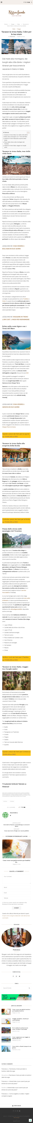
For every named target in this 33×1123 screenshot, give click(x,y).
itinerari (12, 801)
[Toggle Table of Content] (27, 132)
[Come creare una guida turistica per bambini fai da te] (16, 849)
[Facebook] (13, 1111)
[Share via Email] (24, 807)
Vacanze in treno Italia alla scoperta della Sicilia (15, 139)
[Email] (29, 2)
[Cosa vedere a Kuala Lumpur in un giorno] (6, 1049)
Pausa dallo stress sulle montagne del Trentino (14, 142)
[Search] (31, 2)
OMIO (16, 437)
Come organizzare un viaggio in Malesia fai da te (21, 1037)
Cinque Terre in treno (9, 427)
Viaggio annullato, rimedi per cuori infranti (20, 1019)
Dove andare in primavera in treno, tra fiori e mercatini (20, 1028)
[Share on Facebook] (21, 807)
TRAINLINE (8, 437)
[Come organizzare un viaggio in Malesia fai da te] (6, 1039)
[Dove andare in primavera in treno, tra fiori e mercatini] (6, 1030)
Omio (4, 301)
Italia (18, 24)
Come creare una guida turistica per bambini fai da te (21, 1010)
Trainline (25, 299)
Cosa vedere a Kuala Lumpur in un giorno (21, 1047)
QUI (27, 373)
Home (6, 24)
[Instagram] (25, 2)
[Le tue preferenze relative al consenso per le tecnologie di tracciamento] (30, 1120)
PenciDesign (16, 1117)
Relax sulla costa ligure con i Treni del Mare (15, 136)
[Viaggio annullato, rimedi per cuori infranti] (6, 1021)
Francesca (12, 36)
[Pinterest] (27, 2)
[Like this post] (19, 807)
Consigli (5, 801)
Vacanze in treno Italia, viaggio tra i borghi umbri (15, 146)
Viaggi (12, 24)
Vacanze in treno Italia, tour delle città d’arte (16, 134)
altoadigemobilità (16, 609)
